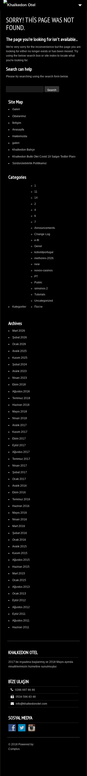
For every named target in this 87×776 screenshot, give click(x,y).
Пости (38, 306)
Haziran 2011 (20, 627)
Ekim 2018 (19, 384)
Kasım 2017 (19, 431)
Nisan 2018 (19, 418)
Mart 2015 (18, 573)
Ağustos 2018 (21, 391)
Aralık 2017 (19, 425)
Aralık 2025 (19, 351)
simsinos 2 (41, 288)
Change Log (42, 234)
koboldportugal (43, 252)
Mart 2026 (18, 330)
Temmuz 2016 (21, 499)
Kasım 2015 (19, 553)
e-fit (36, 240)
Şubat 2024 (19, 364)
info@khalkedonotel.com (31, 703)
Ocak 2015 (19, 580)
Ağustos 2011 (20, 620)
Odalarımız (19, 116)
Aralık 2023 (19, 371)
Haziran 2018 (20, 404)
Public (38, 282)
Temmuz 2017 (21, 459)
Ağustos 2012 (21, 607)
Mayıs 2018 (19, 411)
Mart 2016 (18, 526)
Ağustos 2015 (21, 559)
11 (35, 191)
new (37, 264)
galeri (15, 143)
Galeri (16, 109)
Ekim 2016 (19, 492)
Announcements (44, 228)
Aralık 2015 (19, 546)
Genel (38, 246)
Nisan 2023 (19, 377)
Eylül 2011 (19, 613)
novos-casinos (43, 270)
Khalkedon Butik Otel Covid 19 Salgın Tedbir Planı (43, 156)
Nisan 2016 (19, 519)
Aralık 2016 (19, 485)
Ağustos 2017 (21, 452)
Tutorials (39, 294)
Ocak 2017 (19, 479)
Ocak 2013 (19, 593)
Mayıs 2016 (19, 512)
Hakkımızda (19, 136)
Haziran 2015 (20, 566)
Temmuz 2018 (21, 398)
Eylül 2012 (19, 600)
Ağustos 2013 (21, 586)
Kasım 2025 (19, 357)
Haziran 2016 (20, 506)
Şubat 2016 (19, 533)
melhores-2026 (44, 258)
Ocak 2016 (19, 539)
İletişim (16, 122)
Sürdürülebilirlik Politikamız (29, 163)
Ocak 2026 (19, 344)
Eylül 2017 (19, 445)
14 (36, 197)
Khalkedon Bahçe (23, 149)
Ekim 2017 (19, 438)
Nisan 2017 (19, 465)
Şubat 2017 (19, 472)
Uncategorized (43, 300)
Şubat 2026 (19, 337)
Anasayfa (18, 129)
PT (36, 276)
